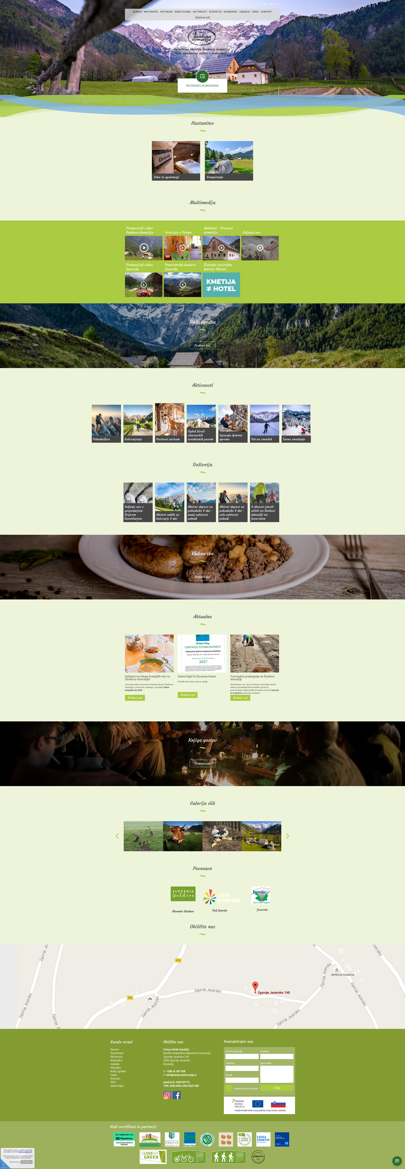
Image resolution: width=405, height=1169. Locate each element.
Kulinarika (230, 11)
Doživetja (215, 11)
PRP (113, 1082)
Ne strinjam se (14, 1162)
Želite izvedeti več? (25, 1152)
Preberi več (202, 345)
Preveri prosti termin (245, 1088)
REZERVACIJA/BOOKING (202, 85)
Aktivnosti (200, 11)
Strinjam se (26, 1162)
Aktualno (166, 11)
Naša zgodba (183, 11)
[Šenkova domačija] (143, 836)
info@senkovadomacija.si (181, 1075)
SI (260, 4)
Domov (137, 11)
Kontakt (266, 11)
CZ (277, 4)
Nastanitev (151, 11)
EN (265, 4)
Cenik (255, 11)
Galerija (244, 11)
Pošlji (277, 1088)
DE (271, 4)
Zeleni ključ (202, 17)
